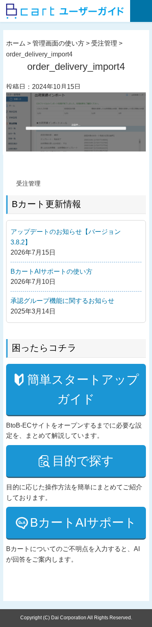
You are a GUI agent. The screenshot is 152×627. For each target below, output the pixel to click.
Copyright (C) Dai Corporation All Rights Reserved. (76, 618)
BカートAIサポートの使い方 (51, 271)
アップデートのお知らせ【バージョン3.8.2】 (66, 237)
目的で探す (83, 460)
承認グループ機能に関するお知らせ (62, 300)
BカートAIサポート (83, 522)
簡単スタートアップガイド (83, 389)
